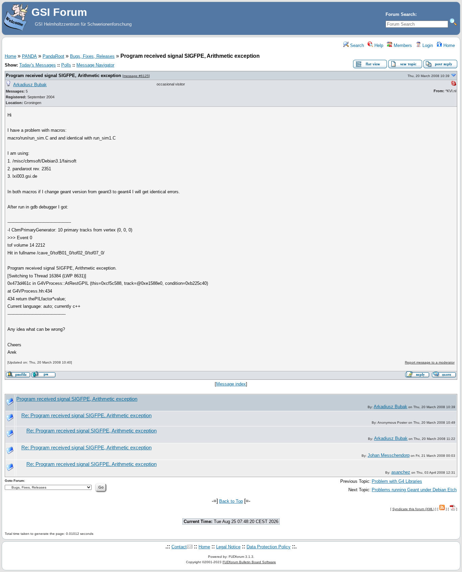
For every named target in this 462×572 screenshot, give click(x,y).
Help (378, 45)
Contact (179, 546)
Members (402, 45)
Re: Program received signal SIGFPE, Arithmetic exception (86, 415)
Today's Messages (37, 65)
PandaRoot (53, 56)
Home (448, 45)
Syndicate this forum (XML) (413, 509)
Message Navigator (95, 65)
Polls (66, 65)
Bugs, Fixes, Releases (92, 56)
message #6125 (136, 76)
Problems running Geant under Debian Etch (414, 489)
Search (356, 45)
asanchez (400, 472)
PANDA (29, 56)
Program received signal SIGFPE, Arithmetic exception (63, 75)
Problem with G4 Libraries (397, 481)
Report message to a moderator (430, 362)
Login (427, 45)
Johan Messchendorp (389, 455)
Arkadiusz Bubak (30, 84)
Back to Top (231, 501)
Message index (231, 384)
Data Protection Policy (269, 546)
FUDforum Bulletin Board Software (249, 562)
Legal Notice (228, 546)
